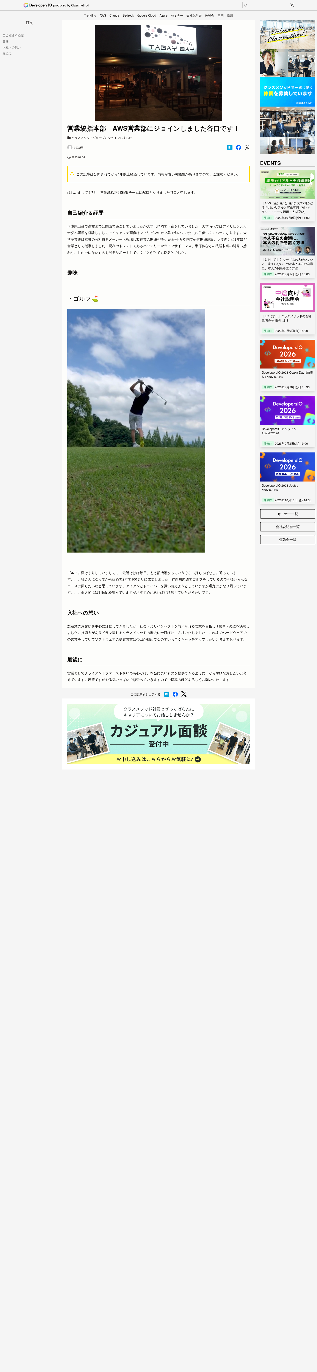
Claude (114, 15)
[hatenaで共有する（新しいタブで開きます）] (229, 147)
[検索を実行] (246, 5)
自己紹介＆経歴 (13, 35)
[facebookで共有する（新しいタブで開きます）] (238, 147)
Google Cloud (146, 15)
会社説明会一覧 (288, 526)
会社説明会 (194, 15)
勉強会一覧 (287, 539)
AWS (103, 15)
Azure (164, 15)
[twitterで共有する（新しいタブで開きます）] (247, 147)
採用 (230, 15)
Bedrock (128, 15)
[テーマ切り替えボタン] (292, 5)
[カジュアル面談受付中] (158, 734)
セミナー (177, 15)
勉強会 (209, 15)
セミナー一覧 (287, 513)
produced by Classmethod (71, 5)
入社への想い (12, 47)
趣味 (6, 41)
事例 (221, 15)
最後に (7, 53)
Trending (90, 15)
